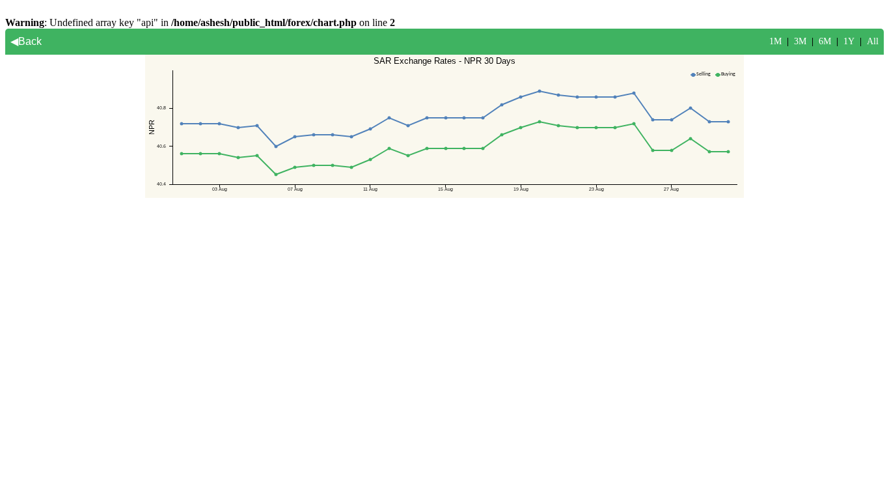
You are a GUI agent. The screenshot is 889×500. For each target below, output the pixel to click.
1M (775, 41)
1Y (849, 41)
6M (825, 41)
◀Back (26, 41)
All (873, 41)
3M (800, 41)
